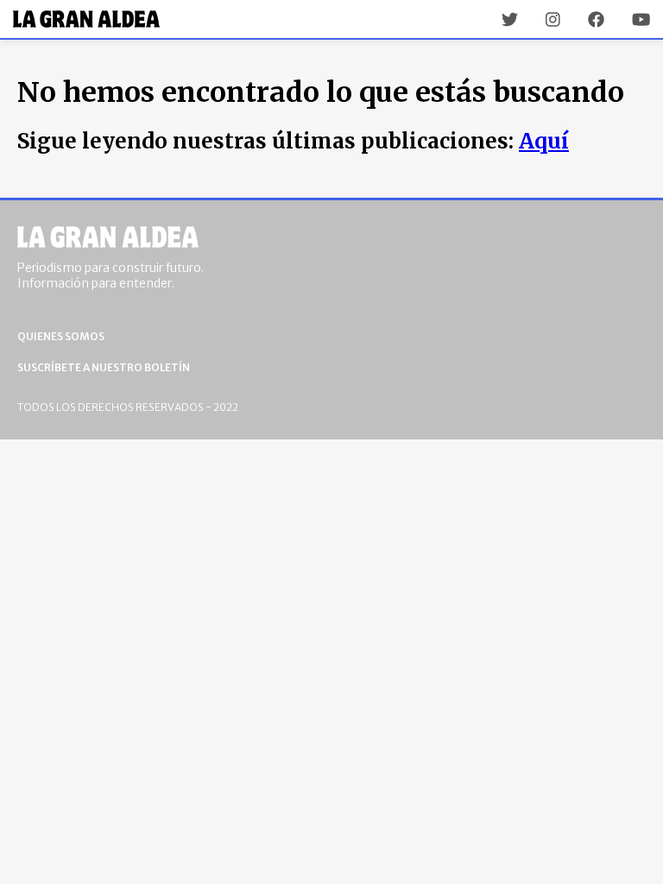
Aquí (544, 141)
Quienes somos (60, 336)
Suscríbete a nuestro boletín (103, 367)
